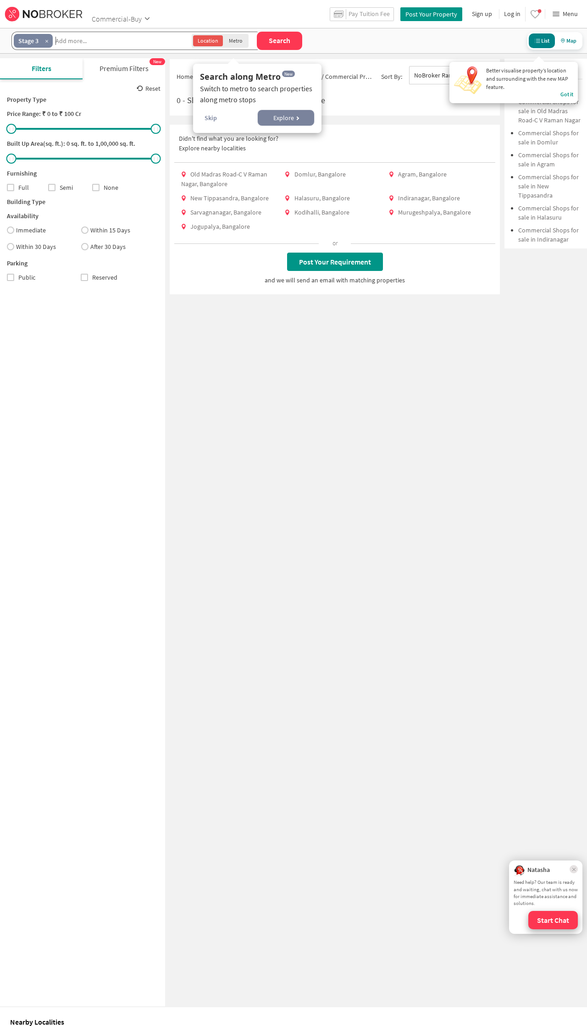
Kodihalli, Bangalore (321, 212)
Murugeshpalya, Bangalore (434, 212)
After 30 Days (108, 247)
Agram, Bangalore (422, 174)
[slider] (11, 129)
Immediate (31, 230)
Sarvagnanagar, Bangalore (225, 212)
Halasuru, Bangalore (322, 198)
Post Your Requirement (335, 261)
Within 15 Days (110, 230)
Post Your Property (431, 14)
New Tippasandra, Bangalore (229, 198)
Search (279, 40)
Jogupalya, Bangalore (220, 226)
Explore (283, 118)
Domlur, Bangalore (320, 174)
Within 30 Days (36, 247)
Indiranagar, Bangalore (429, 198)
